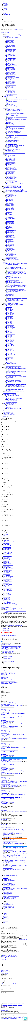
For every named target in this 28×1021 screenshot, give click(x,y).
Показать (5, 534)
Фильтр (2, 686)
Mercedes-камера (7, 581)
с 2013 (7, 458)
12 (6, 530)
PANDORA (6, 630)
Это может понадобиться (9, 898)
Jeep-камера (6, 572)
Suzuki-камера (6, 598)
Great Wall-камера (7, 565)
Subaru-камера (6, 597)
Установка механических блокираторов (10, 647)
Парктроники (6, 890)
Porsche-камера (7, 590)
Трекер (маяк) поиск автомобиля (11, 896)
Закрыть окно (17, 29)
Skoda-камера (6, 594)
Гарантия (5, 5)
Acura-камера (6, 540)
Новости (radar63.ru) (5, 607)
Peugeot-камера (7, 588)
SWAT (7, 429)
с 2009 (7, 434)
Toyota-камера (6, 599)
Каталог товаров (5, 32)
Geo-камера (6, 562)
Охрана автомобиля (8, 889)
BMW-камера (6, 544)
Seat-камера (6, 593)
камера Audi (4, 678)
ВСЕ (7, 455)
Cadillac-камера (7, 548)
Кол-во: (3, 980)
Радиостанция (6, 894)
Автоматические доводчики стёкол (12, 881)
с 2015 (7, 487)
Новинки (5, 410)
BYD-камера (6, 547)
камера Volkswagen (5, 670)
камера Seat (3, 676)
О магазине (6, 6)
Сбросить (5, 535)
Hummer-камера (7, 567)
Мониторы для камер (8, 603)
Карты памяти (6, 887)
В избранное (4, 712)
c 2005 (7, 468)
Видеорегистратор (7, 883)
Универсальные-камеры (9, 604)
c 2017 (7, 492)
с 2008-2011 (8, 450)
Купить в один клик (17, 1005)
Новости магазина (6, 642)
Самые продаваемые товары (7, 827)
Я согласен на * (14, 811)
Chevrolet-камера (7, 550)
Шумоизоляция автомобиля (10, 897)
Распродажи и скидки (8, 413)
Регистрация (6, 14)
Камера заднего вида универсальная (9, 682)
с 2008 (7, 504)
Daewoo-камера (7, 554)
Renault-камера (7, 592)
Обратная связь (4, 970)
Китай (7, 525)
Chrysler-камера (7, 552)
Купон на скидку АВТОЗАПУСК (14, 625)
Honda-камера (6, 566)
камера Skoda (4, 674)
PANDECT (6, 628)
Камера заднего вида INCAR (8, 673)
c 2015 (7, 444)
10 (12, 568)
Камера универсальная (6, 683)
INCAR (7, 426)
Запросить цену (13, 1018)
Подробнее (3, 709)
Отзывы (5, 8)
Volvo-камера (6, 602)
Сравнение (11, 710)
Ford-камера (6, 561)
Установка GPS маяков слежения (9, 649)
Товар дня (5, 416)
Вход (4, 13)
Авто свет (5, 876)
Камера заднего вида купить (8, 672)
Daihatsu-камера (7, 556)
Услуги (5, 3)
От (1, 421)
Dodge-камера (6, 557)
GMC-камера (6, 563)
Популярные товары (8, 412)
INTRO (7, 428)
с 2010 (7, 439)
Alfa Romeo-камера (8, 541)
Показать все (4, 685)
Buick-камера (6, 545)
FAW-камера (6, 558)
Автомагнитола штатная (9, 880)
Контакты (5, 9)
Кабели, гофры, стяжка (9, 884)
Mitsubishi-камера (7, 584)
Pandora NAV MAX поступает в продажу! (16, 609)
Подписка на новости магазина (8, 635)
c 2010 (7, 478)
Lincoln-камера (7, 579)
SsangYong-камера (7, 595)
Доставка (5, 4)
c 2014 (7, 473)
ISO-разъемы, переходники (10, 875)
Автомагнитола (7, 879)
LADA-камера (6, 575)
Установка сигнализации (7, 652)
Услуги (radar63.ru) (5, 644)
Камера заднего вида (8, 885)
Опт (4, 10)
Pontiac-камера (7, 589)
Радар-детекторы (7, 893)
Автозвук (5, 878)
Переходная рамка (7, 892)
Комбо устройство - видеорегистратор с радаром (15, 888)
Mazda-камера (6, 580)
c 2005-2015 (8, 485)
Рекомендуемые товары (9, 414)
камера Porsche (4, 677)
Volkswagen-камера (8, 601)
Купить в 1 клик (5, 710)
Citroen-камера (7, 553)
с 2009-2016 (8, 494)
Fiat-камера (6, 559)
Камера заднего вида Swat (7, 679)
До (16, 421)
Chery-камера (6, 549)
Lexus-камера (6, 577)
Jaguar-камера (6, 571)
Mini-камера (6, 583)
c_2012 (7, 449)
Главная (5, 1)
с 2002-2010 (8, 515)
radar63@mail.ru (23, 939)
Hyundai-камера (7, 568)
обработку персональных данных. (17, 811)
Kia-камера (6, 574)
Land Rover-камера (8, 576)
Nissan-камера (6, 585)
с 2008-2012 (8, 457)
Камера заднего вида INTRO (8, 681)
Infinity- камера (7, 570)
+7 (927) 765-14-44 (5, 971)
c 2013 (7, 463)
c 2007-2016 (8, 509)
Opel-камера (6, 586)
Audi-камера (6, 543)
